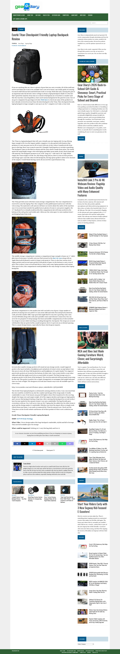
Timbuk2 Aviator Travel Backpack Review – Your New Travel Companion (19, 499)
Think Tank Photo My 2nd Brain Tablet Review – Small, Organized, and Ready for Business (68, 499)
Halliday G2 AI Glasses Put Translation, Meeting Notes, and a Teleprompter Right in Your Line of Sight (97, 602)
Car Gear (38, 15)
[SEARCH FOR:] (99, 23)
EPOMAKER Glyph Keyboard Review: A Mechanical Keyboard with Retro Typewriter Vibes (98, 309)
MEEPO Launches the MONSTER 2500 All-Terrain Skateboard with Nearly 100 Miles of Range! (98, 583)
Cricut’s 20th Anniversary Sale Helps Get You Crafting (98, 440)
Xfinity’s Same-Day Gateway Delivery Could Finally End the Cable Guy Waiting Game (98, 611)
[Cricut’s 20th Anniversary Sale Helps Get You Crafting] (82, 443)
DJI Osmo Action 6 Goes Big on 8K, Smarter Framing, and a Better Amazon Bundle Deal (97, 413)
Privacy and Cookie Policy (101, 650)
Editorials (31, 495)
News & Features (83, 327)
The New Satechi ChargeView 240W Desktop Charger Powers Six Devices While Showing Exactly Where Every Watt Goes (98, 470)
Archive (89, 652)
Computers (66, 15)
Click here (44, 100)
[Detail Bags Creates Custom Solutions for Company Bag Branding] (33, 493)
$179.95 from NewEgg (25, 419)
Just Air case (57, 258)
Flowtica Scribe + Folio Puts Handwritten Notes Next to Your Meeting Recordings (97, 395)
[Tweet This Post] (24, 443)
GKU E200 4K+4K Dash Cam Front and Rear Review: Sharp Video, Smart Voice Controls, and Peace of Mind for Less (98, 299)
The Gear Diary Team (71, 650)
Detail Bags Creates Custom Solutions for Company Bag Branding (35, 499)
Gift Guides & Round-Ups (20, 19)
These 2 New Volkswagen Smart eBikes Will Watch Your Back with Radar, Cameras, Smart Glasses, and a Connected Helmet (98, 460)
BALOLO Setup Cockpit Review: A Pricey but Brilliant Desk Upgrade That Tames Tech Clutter (97, 263)
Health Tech (46, 15)
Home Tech (30, 15)
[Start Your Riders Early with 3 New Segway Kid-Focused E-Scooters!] (93, 500)
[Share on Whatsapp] (62, 443)
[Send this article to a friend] (47, 443)
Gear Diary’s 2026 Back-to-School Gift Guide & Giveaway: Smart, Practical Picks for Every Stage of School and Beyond (92, 92)
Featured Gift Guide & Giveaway (86, 61)
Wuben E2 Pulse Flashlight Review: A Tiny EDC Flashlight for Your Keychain (98, 235)
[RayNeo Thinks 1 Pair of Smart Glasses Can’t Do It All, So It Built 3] (82, 424)
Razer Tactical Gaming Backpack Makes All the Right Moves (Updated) (50, 499)
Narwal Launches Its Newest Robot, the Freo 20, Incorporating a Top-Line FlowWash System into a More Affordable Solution (98, 555)
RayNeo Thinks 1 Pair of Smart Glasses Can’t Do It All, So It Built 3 (98, 421)
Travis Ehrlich (22, 45)
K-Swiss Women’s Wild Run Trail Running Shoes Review (97, 244)
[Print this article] (55, 443)
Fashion (90, 15)
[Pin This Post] (40, 443)
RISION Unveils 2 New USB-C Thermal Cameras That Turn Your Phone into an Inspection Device (98, 565)
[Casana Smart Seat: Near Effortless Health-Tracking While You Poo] (82, 594)
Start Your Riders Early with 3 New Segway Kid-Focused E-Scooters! (92, 508)
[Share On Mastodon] (70, 443)
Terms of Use (83, 652)
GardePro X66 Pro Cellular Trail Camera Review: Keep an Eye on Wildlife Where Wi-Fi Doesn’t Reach (98, 281)
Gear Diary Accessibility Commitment (70, 652)
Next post (50, 450)
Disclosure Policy (90, 650)
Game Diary (74, 15)
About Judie (62, 650)
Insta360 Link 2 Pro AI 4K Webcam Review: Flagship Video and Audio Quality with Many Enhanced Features (91, 187)
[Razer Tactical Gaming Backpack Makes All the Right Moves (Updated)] (49, 493)
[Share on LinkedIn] (32, 443)
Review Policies (80, 650)
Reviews (14, 495)
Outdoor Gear (56, 15)
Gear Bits (81, 480)
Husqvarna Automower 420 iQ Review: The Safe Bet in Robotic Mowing (98, 253)
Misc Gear (83, 15)
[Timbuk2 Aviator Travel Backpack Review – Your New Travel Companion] (18, 493)
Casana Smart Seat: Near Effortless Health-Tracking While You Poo (98, 591)
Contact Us (95, 652)
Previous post (38, 450)
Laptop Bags (28, 43)
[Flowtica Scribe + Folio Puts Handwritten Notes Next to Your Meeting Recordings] (82, 397)
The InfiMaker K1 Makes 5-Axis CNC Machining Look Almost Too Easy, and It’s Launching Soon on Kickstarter (98, 450)
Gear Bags (21, 43)
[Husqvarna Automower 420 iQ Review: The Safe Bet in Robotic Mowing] (82, 256)
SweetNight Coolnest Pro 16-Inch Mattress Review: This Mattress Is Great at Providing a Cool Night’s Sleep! (97, 431)
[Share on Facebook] (17, 443)
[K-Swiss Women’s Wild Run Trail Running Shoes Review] (82, 247)
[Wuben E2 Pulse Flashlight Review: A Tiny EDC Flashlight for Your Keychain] (82, 238)
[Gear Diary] (27, 7)
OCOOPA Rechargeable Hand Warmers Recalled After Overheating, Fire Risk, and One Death (98, 574)
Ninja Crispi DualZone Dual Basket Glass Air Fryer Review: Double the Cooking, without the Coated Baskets (98, 290)
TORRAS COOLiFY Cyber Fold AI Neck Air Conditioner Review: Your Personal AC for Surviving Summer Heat (98, 272)
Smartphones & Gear (19, 15)
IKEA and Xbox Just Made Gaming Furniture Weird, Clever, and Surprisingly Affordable (91, 357)
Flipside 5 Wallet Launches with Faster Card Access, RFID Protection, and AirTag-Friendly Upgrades (98, 620)
